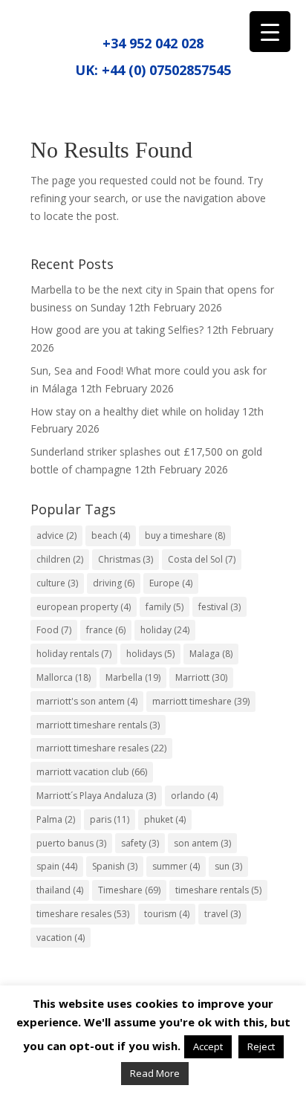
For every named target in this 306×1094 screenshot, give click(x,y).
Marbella (132, 677)
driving (113, 583)
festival (219, 607)
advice (56, 535)
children (59, 559)
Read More (155, 1073)
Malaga (210, 653)
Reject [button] (261, 1046)
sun (228, 866)
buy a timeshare (185, 535)
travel (222, 913)
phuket (165, 819)
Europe (170, 583)
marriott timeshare (201, 701)
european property (83, 607)
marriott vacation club (91, 772)
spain (56, 866)
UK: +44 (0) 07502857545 (153, 70)
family (164, 607)
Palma (55, 819)
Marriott (201, 677)
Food (53, 630)
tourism (166, 913)
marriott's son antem (86, 701)
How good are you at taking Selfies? (117, 330)
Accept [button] (208, 1046)
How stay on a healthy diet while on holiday (134, 411)
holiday (164, 630)
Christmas (125, 559)
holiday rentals (73, 653)
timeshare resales (82, 913)
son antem (202, 843)
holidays (150, 653)
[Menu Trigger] (270, 31)
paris (109, 819)
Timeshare (129, 890)
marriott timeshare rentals (98, 725)
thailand (59, 890)
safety (140, 843)
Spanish (114, 866)
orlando (194, 795)
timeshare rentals (218, 890)
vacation (60, 937)
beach (110, 535)
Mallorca (63, 677)
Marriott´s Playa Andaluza (96, 795)
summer (176, 866)
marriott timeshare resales (101, 748)
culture (57, 583)
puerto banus (71, 843)
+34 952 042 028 (153, 43)
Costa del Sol (201, 559)
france (106, 630)
